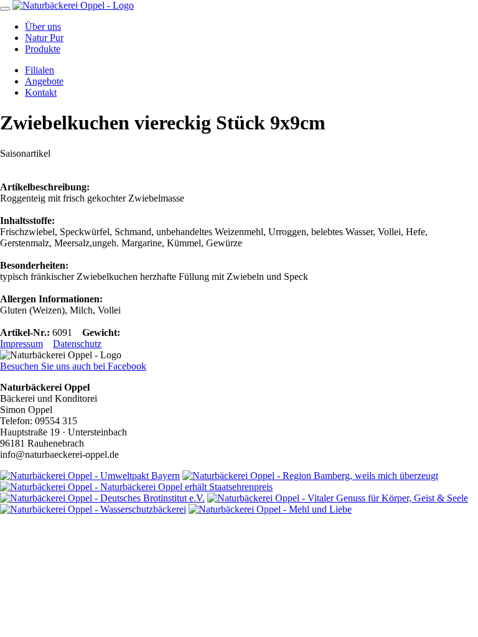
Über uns (43, 26)
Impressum (21, 343)
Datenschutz (77, 343)
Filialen (39, 70)
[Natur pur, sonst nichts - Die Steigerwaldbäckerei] (73, 5)
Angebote (44, 81)
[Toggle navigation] (5, 9)
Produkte (42, 49)
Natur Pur (44, 37)
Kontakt (41, 92)
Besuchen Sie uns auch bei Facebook (73, 366)
